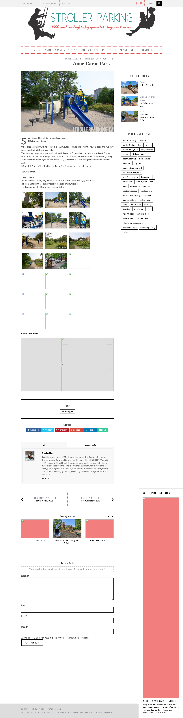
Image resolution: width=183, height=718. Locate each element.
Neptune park (147, 85)
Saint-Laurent (92, 59)
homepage (146, 177)
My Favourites (50, 3)
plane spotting (129, 200)
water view (143, 218)
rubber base (144, 200)
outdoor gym (67, 411)
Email (103, 430)
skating (147, 204)
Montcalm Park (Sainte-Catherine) (161, 701)
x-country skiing (147, 227)
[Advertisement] (91, 681)
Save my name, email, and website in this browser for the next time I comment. (56, 637)
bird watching (138, 154)
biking (125, 154)
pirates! (147, 195)
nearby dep (142, 181)
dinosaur (126, 163)
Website (46, 478)
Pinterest (62, 430)
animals (143, 140)
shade (125, 204)
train (149, 209)
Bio (44, 445)
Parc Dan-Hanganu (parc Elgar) (67, 542)
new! (125, 186)
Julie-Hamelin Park (99, 541)
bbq (140, 145)
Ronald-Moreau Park (90, 499)
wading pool (128, 213)
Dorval (142, 82)
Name (24, 605)
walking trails (143, 213)
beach (148, 145)
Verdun (143, 111)
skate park (136, 204)
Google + (77, 430)
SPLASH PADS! (127, 50)
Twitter (48, 430)
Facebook (34, 430)
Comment (25, 575)
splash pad (138, 209)
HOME (33, 50)
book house (144, 158)
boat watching (129, 158)
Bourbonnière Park (44, 499)
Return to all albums (30, 333)
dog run (137, 163)
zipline (126, 232)
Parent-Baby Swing (131, 195)
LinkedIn (91, 430)
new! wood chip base (140, 186)
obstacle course (130, 190)
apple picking (129, 145)
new (152, 181)
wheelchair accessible (133, 223)
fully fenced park (130, 177)
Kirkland (143, 97)
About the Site (31, 3)
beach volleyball (130, 149)
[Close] (144, 493)
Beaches (147, 50)
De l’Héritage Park (146, 104)
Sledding (126, 209)
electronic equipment (132, 168)
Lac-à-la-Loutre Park (35, 541)
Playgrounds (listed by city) (92, 50)
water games (128, 218)
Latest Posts (90, 445)
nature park (128, 181)
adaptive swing (129, 140)
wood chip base (130, 227)
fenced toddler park (132, 172)
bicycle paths (147, 149)
